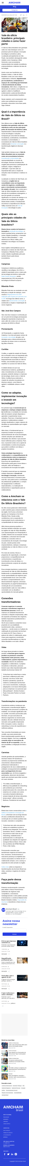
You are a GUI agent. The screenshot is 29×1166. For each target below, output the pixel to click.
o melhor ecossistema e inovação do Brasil (14, 812)
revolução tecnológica (16, 231)
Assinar (14, 934)
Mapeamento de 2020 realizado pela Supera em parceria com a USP (14, 296)
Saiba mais (5, 867)
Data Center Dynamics (8, 276)
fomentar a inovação (17, 144)
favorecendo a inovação (17, 300)
